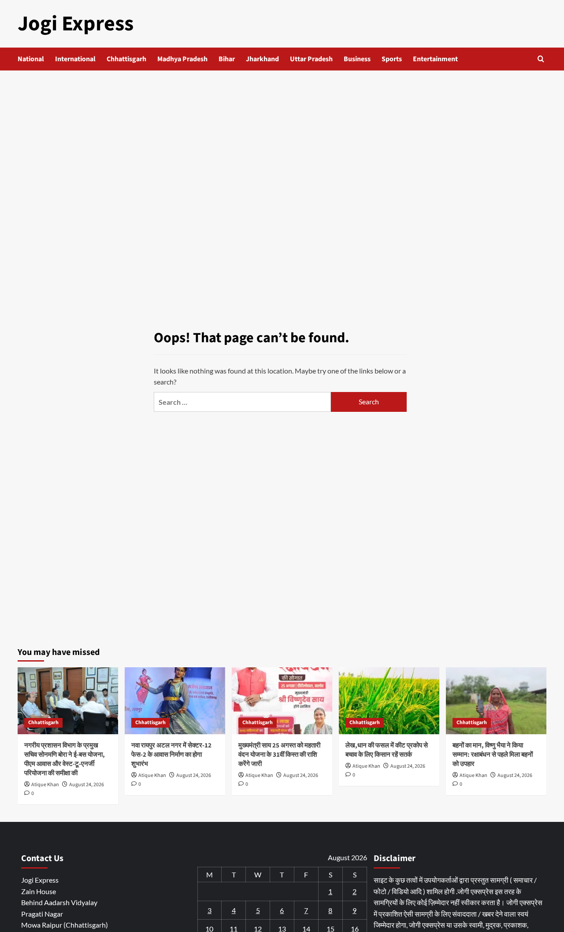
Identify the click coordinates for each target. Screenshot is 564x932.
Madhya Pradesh (182, 59)
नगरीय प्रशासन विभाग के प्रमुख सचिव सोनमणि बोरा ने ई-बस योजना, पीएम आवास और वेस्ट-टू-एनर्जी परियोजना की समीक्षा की (64, 759)
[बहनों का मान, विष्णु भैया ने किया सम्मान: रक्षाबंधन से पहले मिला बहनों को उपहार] (496, 700)
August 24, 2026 (86, 784)
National (31, 59)
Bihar (227, 59)
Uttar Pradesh (311, 59)
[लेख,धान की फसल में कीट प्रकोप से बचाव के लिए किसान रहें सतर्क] (389, 700)
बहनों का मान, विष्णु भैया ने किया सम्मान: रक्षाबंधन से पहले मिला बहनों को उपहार (493, 755)
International (75, 59)
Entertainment (435, 59)
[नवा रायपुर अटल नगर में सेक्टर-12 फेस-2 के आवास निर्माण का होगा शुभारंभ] (175, 700)
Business (357, 59)
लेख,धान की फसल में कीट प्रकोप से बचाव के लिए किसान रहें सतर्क (386, 750)
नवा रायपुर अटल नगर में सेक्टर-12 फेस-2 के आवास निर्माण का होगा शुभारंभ (171, 755)
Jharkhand (262, 59)
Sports (392, 59)
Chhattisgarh (126, 59)
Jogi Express (76, 24)
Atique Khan (45, 784)
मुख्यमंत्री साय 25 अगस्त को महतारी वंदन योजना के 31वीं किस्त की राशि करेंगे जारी (279, 755)
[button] (540, 59)
